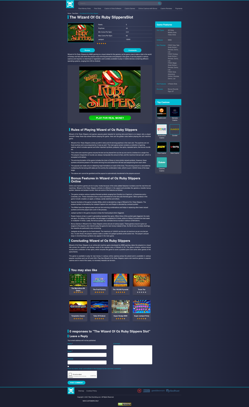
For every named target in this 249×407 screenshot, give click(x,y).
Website (70, 359)
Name (70, 344)
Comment (116, 344)
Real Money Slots (84, 8)
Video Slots (172, 35)
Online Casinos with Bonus (147, 8)
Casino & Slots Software (112, 8)
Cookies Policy (91, 391)
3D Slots (171, 30)
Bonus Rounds (173, 89)
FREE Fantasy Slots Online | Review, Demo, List (173, 57)
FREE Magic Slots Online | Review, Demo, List (173, 66)
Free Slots (97, 8)
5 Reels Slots (172, 84)
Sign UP (171, 91)
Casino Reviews (166, 8)
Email (70, 351)
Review (87, 50)
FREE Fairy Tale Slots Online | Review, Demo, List (173, 48)
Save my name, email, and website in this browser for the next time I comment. (94, 369)
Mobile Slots (172, 32)
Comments (132, 50)
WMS (170, 40)
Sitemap (81, 391)
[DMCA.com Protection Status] (124, 404)
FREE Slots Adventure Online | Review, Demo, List (173, 75)
